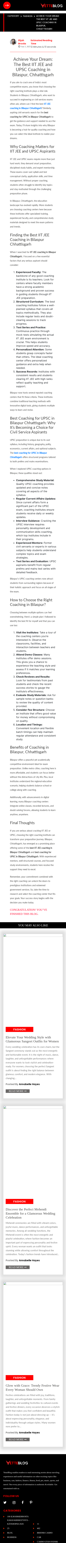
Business (11, 1537)
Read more (18, 1091)
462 (38, 1528)
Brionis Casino (44, 1533)
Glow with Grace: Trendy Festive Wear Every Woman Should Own (32, 1388)
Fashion (27, 16)
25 (8, 1528)
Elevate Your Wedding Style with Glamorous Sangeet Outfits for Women (32, 1039)
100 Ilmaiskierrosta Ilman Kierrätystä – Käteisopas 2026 (18, 1520)
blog (10, 1533)
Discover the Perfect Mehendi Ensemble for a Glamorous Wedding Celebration (30, 1213)
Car (39, 1537)
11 (38, 1524)
